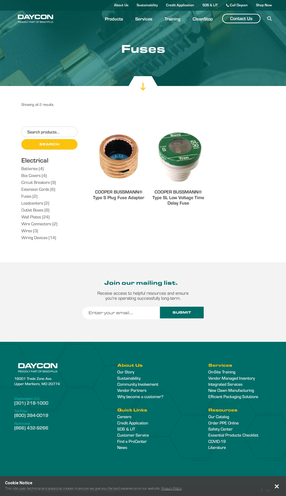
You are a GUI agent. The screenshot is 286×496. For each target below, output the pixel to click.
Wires (26, 230)
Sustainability (147, 4)
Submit (182, 312)
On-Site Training (221, 371)
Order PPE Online (223, 422)
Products (114, 18)
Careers (124, 416)
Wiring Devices (34, 237)
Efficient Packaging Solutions (233, 396)
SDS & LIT (210, 4)
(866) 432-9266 (31, 427)
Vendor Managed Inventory (231, 378)
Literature (217, 447)
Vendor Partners (132, 390)
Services (143, 18)
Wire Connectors (36, 223)
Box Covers (31, 175)
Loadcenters (32, 203)
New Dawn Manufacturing (231, 390)
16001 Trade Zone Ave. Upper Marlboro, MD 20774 (37, 381)
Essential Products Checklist (233, 435)
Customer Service (133, 435)
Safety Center (220, 429)
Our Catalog (218, 416)
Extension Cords (35, 189)
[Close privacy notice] (277, 486)
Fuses (26, 196)
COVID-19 (217, 441)
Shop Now (264, 4)
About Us (121, 4)
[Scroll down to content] (143, 82)
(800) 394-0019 (31, 415)
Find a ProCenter (132, 441)
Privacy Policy (171, 488)
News (122, 447)
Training (172, 18)
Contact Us (241, 18)
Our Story (125, 371)
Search (49, 144)
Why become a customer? (140, 396)
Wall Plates (31, 216)
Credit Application (180, 4)
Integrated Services (225, 384)
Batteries (29, 168)
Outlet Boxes (32, 210)
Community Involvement (137, 384)
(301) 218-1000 (31, 402)
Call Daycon (238, 4)
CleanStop (203, 18)
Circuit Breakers (35, 182)
